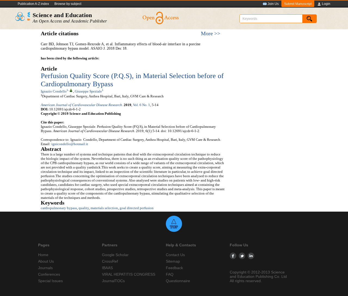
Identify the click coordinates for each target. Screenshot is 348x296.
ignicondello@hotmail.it (69, 144)
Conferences (49, 274)
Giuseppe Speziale (88, 91)
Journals (45, 268)
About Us (46, 261)
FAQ (169, 274)
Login (326, 4)
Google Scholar (115, 255)
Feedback (174, 268)
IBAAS (107, 268)
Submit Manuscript (298, 4)
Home (43, 255)
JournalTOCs (113, 281)
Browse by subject (67, 4)
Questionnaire (178, 281)
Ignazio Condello (54, 91)
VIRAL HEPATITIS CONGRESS (128, 274)
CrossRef (110, 261)
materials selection (104, 208)
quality (84, 208)
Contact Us (175, 255)
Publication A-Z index (33, 4)
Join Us (273, 4)
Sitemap (173, 261)
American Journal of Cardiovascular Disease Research (81, 105)
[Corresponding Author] (71, 90)
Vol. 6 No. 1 (141, 105)
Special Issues (50, 281)
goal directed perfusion (137, 208)
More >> (210, 33)
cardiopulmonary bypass (59, 208)
